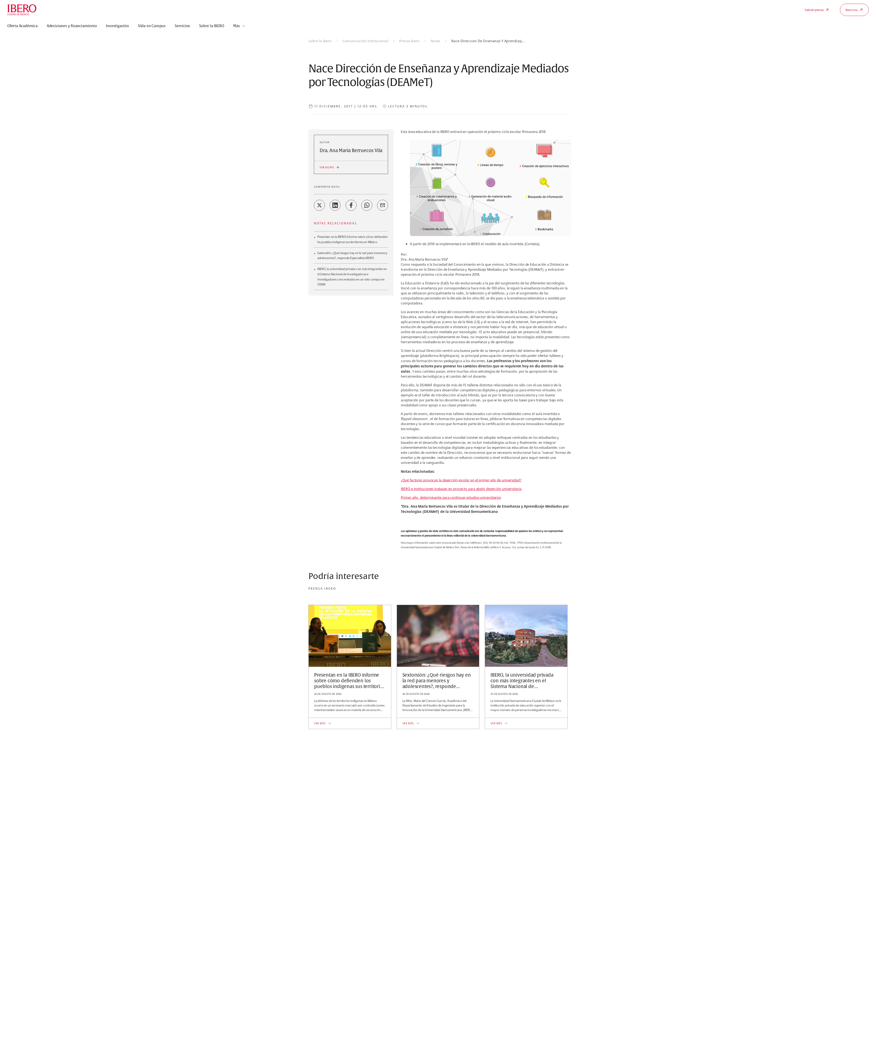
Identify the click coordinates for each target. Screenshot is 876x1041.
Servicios (182, 26)
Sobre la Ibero (320, 41)
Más (236, 26)
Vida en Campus (152, 26)
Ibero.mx (852, 10)
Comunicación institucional (365, 41)
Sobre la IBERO (211, 26)
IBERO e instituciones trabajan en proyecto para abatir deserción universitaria (461, 488)
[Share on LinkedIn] (335, 205)
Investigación (117, 26)
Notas (435, 41)
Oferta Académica (22, 26)
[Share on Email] (382, 205)
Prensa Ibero (409, 41)
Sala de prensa (814, 10)
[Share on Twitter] (319, 205)
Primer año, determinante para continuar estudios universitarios (451, 497)
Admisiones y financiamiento (72, 26)
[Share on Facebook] (351, 205)
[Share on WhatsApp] (366, 205)
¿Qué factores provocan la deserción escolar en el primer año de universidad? (461, 480)
